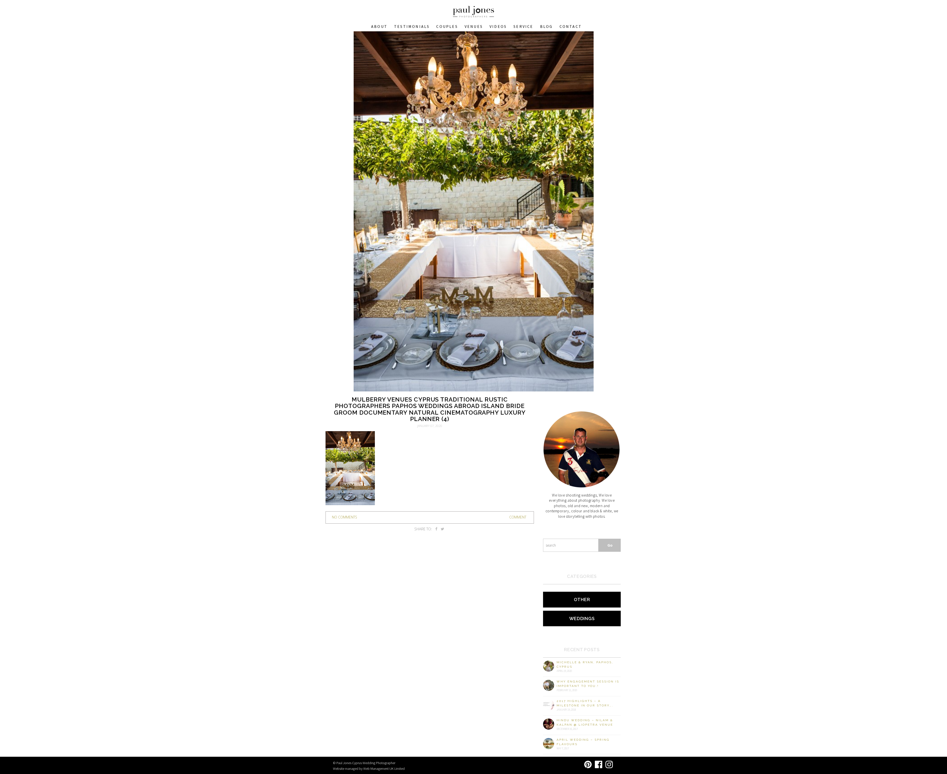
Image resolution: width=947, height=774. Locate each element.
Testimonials (412, 26)
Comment (517, 517)
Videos (498, 26)
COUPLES (447, 26)
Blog (546, 26)
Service (523, 26)
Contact (571, 26)
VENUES (474, 26)
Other (582, 599)
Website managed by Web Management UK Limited (369, 768)
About (379, 26)
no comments (344, 517)
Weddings (582, 618)
